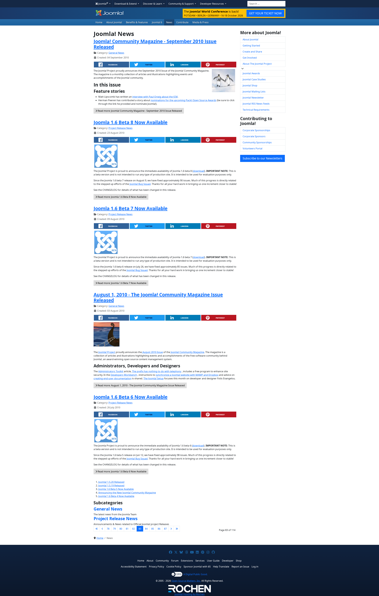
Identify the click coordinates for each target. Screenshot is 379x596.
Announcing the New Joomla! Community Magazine (127, 492)
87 (165, 528)
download (198, 171)
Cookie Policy (173, 566)
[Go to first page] (97, 529)
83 (140, 528)
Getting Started (251, 45)
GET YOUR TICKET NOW (265, 13)
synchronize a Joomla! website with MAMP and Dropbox (187, 375)
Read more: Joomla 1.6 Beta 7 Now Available (121, 283)
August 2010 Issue (152, 352)
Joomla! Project (106, 352)
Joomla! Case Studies (254, 79)
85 (152, 528)
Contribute (182, 22)
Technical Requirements (256, 109)
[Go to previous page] (102, 529)
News (169, 22)
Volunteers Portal (252, 148)
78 (108, 528)
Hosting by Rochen (190, 594)
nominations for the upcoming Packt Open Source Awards (183, 100)
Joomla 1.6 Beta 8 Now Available (130, 122)
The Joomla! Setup (153, 378)
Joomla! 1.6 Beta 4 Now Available (116, 496)
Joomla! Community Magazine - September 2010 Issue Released (155, 44)
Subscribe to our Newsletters (262, 158)
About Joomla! (114, 22)
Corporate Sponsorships (256, 130)
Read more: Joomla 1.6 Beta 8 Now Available (121, 196)
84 (146, 528)
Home (98, 22)
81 (127, 528)
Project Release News (121, 128)
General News (116, 52)
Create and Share (252, 51)
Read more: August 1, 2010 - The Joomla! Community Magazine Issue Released (141, 385)
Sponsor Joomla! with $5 (197, 566)
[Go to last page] (177, 529)
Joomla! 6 (157, 22)
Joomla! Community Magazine (187, 352)
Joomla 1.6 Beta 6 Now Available (130, 397)
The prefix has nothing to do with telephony (156, 371)
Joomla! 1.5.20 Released (111, 482)
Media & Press (200, 22)
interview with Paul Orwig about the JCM (155, 96)
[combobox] (266, 4)
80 (120, 528)
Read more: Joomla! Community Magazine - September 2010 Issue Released (139, 110)
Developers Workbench (124, 375)
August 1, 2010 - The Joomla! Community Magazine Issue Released (158, 297)
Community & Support (181, 3)
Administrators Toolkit (110, 371)
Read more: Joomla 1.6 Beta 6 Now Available (121, 471)
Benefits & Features (137, 22)
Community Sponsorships (257, 142)
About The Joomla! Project (257, 63)
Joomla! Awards (251, 73)
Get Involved (250, 57)
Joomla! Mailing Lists (254, 91)
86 (159, 528)
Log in (255, 566)
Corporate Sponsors (254, 136)
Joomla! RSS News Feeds (256, 103)
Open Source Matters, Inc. (186, 580)
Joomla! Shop (250, 85)
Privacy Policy (156, 566)
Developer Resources (212, 3)
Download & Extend (125, 3)
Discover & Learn (153, 3)
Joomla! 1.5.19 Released (111, 485)
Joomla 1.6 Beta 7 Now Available (130, 208)
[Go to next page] (171, 529)
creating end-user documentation (112, 378)
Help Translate (221, 566)
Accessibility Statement (134, 566)
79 (114, 528)
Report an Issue (240, 566)
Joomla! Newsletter (253, 97)
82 (133, 528)
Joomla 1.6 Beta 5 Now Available (116, 489)
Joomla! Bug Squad (140, 184)
